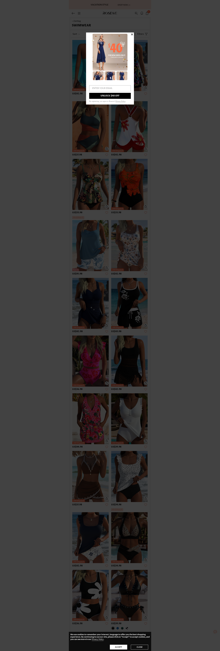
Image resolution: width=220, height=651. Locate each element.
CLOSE (139, 647)
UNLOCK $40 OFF (110, 95)
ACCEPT (118, 647)
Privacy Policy (98, 639)
